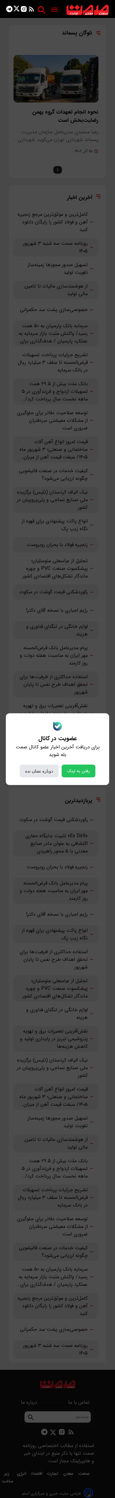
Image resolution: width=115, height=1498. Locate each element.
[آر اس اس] (31, 10)
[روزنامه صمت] (87, 10)
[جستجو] (41, 10)
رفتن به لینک (78, 771)
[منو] (54, 10)
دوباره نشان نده (39, 771)
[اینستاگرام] (24, 10)
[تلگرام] (9, 10)
